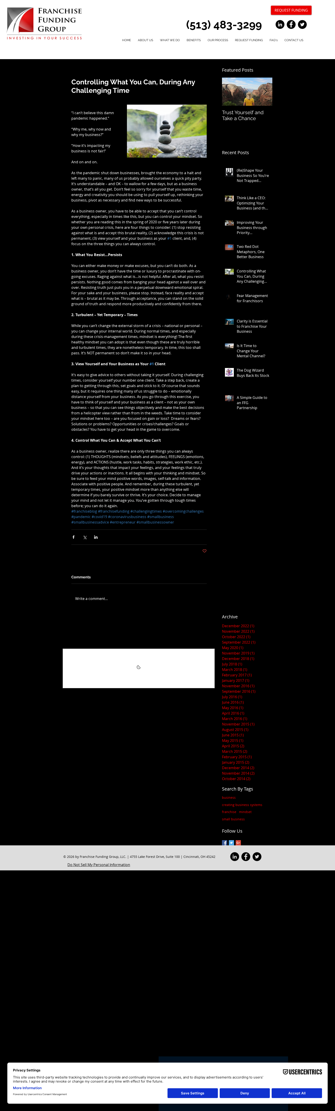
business (229, 797)
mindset (245, 812)
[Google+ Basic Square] (238, 842)
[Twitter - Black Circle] (302, 24)
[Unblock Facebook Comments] (138, 668)
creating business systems (242, 805)
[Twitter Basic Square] (231, 842)
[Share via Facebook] (73, 537)
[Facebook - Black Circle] (291, 24)
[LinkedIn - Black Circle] (280, 24)
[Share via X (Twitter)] (84, 537)
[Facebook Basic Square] (224, 842)
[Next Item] (265, 91)
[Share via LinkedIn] (96, 537)
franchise (229, 812)
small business (233, 819)
